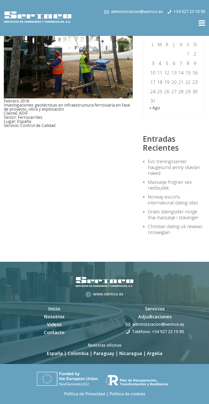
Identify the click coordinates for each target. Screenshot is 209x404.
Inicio (54, 309)
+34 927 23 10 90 (189, 11)
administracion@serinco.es (137, 11)
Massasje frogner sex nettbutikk (170, 185)
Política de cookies (127, 394)
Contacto (54, 332)
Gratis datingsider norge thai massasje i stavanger (173, 214)
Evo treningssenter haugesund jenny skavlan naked (174, 167)
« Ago (154, 108)
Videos (54, 324)
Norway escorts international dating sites (173, 200)
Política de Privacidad (84, 394)
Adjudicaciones (155, 317)
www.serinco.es (108, 294)
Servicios (155, 309)
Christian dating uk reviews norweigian (175, 229)
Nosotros (54, 317)
